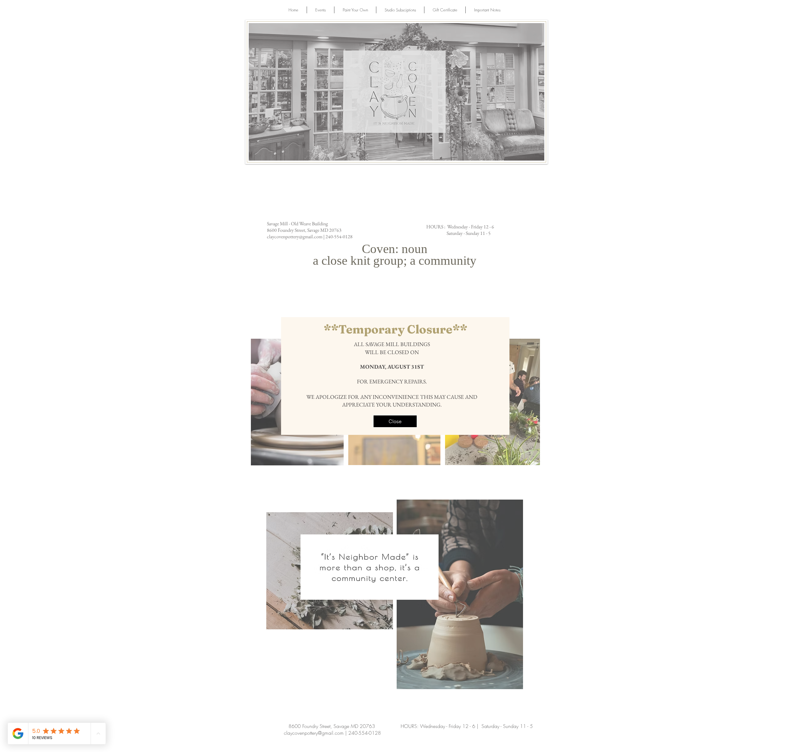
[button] (395, 421)
